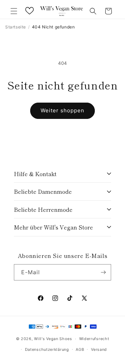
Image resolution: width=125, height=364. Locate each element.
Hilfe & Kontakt (35, 173)
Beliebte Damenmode (43, 191)
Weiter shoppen (62, 110)
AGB (80, 349)
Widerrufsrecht (94, 338)
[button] (14, 11)
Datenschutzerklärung (47, 349)
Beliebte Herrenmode (43, 209)
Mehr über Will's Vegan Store (53, 227)
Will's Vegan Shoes (53, 338)
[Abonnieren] (103, 272)
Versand (99, 349)
